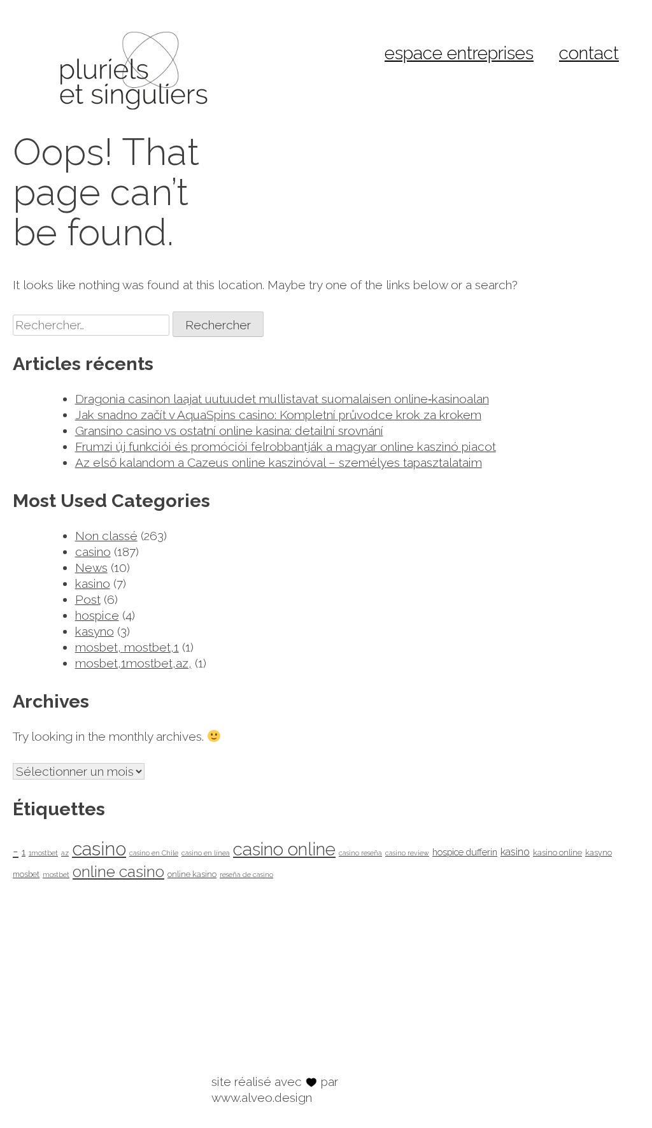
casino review (407, 853)
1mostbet (43, 853)
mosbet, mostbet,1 (127, 647)
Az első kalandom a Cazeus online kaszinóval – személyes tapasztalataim (278, 462)
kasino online (557, 852)
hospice (97, 615)
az (65, 853)
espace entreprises (459, 53)
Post (88, 599)
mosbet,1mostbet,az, (133, 663)
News (91, 567)
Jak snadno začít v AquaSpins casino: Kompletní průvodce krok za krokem (278, 415)
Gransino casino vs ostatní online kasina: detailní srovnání (229, 431)
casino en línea (205, 853)
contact (589, 53)
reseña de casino (246, 874)
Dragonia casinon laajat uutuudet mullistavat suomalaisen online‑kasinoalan (282, 399)
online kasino (191, 874)
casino (93, 552)
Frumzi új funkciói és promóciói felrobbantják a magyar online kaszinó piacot (285, 446)
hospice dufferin (464, 851)
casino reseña (360, 853)
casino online (284, 849)
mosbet (26, 874)
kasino (92, 583)
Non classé (106, 536)
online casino (118, 871)
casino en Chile (153, 853)
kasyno (94, 631)
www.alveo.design (261, 1097)
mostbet (56, 874)
